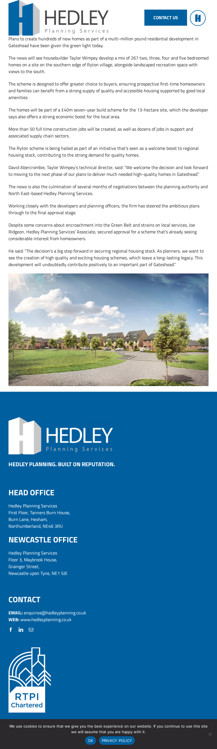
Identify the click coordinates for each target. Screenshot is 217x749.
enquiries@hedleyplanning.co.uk (55, 612)
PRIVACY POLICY (117, 740)
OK (90, 740)
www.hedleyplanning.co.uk (45, 619)
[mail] (31, 629)
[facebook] (10, 629)
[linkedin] (21, 629)
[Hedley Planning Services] (60, 419)
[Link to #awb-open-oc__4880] (198, 18)
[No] (210, 734)
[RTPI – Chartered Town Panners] (29, 649)
